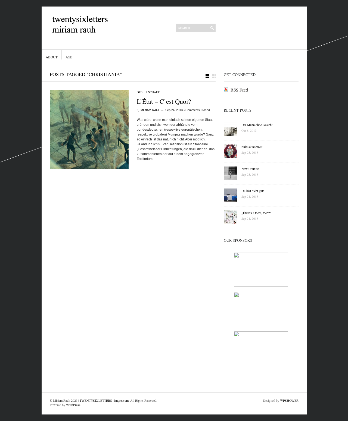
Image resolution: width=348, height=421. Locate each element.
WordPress (73, 405)
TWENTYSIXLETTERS (96, 400)
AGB (69, 57)
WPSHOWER (289, 400)
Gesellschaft (148, 92)
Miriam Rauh (150, 110)
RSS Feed (239, 90)
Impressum (121, 400)
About (52, 57)
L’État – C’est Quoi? (164, 101)
